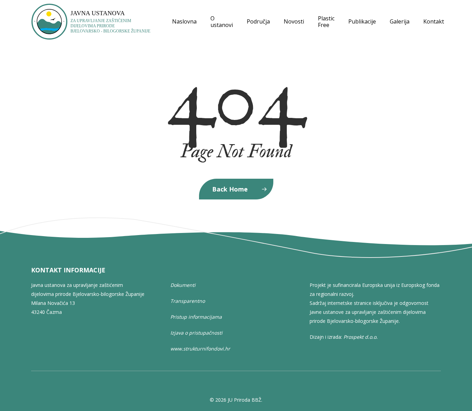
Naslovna (184, 21)
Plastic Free (326, 21)
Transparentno (187, 301)
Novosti (294, 21)
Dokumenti (183, 285)
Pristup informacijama (196, 317)
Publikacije (362, 21)
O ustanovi (221, 21)
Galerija (399, 21)
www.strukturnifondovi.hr (200, 348)
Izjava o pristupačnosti (196, 332)
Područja (258, 21)
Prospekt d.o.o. (360, 337)
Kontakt (433, 21)
